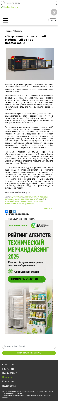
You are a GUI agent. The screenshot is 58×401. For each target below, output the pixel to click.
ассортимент (27, 201)
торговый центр (12, 201)
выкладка (38, 201)
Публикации (9, 372)
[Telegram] (14, 211)
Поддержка (9, 385)
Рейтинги (8, 368)
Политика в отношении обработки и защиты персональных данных (26, 396)
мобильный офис (13, 203)
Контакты (8, 381)
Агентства (8, 364)
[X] (10, 211)
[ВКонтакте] (6, 211)
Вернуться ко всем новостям (21, 219)
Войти (53, 20)
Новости (7, 377)
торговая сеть (16, 196)
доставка (15, 199)
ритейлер (36, 199)
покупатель (26, 199)
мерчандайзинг (31, 196)
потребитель (28, 203)
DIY (43, 199)
